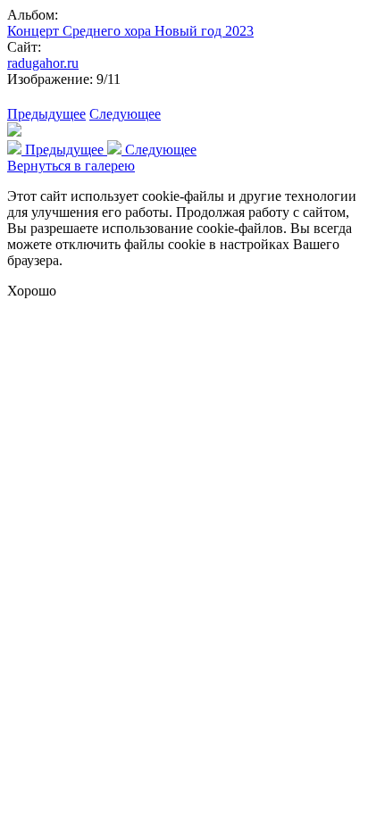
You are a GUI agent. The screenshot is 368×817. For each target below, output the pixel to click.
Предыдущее (46, 113)
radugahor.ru (43, 63)
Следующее (125, 113)
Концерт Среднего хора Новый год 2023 (130, 30)
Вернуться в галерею (71, 165)
